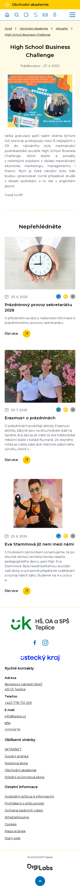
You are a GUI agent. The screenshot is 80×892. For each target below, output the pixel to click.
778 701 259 (22, 703)
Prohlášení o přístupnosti (24, 803)
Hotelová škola (16, 763)
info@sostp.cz (15, 716)
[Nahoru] (40, 881)
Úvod (8, 28)
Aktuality (62, 28)
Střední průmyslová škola (24, 777)
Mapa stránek (15, 831)
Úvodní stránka (16, 756)
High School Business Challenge (27, 34)
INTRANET (13, 749)
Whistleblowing (17, 817)
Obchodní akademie (34, 28)
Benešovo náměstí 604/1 (23, 684)
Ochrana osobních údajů (24, 810)
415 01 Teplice (15, 689)
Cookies (11, 824)
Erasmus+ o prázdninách (30, 418)
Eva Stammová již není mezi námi (39, 544)
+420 (8, 703)
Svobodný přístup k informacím (29, 796)
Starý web (12, 838)
